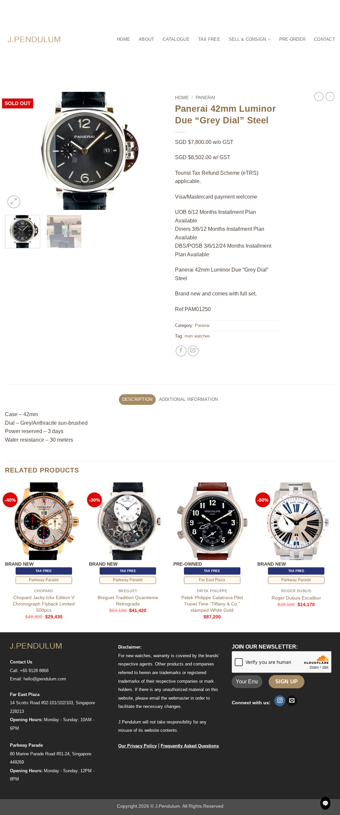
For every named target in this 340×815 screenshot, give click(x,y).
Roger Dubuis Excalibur (296, 597)
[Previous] (17, 150)
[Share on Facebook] (181, 350)
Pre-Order (292, 39)
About (146, 39)
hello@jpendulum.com (45, 678)
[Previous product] (330, 96)
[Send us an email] (291, 701)
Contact (324, 39)
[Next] (153, 150)
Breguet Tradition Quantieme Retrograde (128, 600)
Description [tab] (137, 399)
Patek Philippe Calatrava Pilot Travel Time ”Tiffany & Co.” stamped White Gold (212, 603)
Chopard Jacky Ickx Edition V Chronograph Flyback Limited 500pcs (44, 603)
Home (123, 39)
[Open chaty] (325, 803)
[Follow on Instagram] (279, 701)
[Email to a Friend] (193, 350)
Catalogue (176, 39)
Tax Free (209, 39)
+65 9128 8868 (34, 670)
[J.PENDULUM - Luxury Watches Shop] (34, 39)
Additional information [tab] (188, 399)
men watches (197, 336)
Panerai (205, 97)
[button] (13, 201)
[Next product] (318, 96)
